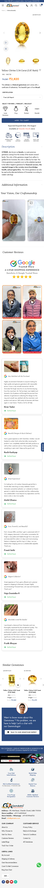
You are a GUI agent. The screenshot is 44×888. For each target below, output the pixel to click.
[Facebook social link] (3, 882)
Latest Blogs (5, 842)
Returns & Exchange (29, 831)
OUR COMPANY (8, 823)
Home (3, 10)
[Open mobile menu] (3, 5)
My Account (5, 855)
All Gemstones (28, 842)
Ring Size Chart (7, 870)
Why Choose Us (7, 831)
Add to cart (22, 120)
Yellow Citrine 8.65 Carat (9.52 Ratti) (32, 691)
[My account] (31, 5)
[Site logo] (12, 5)
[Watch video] (5, 42)
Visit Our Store (6, 834)
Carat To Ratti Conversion (10, 866)
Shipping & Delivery (8, 859)
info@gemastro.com (13, 818)
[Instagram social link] (7, 882)
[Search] (36, 5)
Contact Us (26, 838)
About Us (5, 827)
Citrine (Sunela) (11, 10)
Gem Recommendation (9, 862)
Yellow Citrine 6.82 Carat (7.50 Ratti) (11, 691)
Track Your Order (7, 845)
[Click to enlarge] (5, 48)
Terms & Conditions (29, 834)
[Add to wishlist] (40, 70)
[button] (4, 33)
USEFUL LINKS (7, 851)
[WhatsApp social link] (15, 882)
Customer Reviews (8, 838)
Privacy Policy (27, 827)
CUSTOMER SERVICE (31, 823)
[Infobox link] (11, 771)
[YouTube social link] (11, 882)
